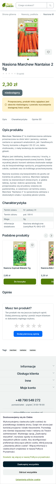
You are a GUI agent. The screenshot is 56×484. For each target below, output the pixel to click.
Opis (4, 119)
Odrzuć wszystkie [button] (28, 472)
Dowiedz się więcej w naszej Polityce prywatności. (26, 457)
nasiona (32, 350)
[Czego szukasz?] (50, 5)
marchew (13, 350)
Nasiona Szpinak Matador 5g (17, 268)
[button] (13, 73)
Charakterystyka (19, 119)
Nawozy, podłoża (29, 14)
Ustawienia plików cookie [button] (28, 479)
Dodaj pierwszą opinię (28, 334)
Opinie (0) (36, 119)
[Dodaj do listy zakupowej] (48, 52)
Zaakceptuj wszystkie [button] (28, 464)
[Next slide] (51, 235)
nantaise (23, 350)
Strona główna (9, 14)
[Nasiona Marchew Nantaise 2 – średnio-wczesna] (7, 5)
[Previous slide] (46, 235)
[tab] (28, 59)
